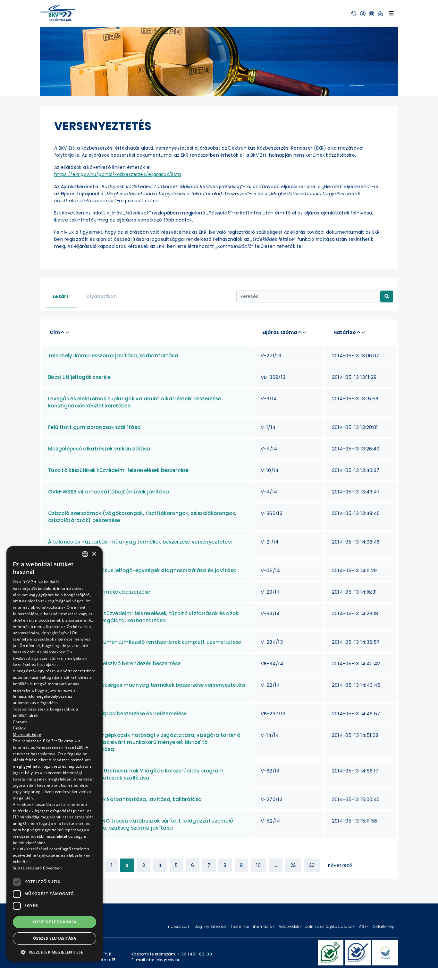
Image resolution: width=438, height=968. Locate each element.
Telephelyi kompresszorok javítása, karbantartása (113, 355)
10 (258, 865)
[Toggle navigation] (391, 13)
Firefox (19, 728)
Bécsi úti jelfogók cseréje (79, 377)
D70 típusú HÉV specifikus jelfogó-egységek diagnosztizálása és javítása (142, 570)
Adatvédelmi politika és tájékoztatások (317, 926)
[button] (354, 13)
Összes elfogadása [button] (54, 921)
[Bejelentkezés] (362, 13)
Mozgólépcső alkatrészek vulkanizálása (99, 448)
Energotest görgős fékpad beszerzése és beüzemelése (117, 713)
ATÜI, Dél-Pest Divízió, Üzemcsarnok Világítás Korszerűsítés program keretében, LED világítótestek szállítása (135, 774)
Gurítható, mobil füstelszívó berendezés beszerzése (114, 663)
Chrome (20, 721)
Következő (340, 865)
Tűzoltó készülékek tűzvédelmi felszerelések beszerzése (118, 470)
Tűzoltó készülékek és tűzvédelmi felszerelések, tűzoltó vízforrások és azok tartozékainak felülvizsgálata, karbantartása (143, 617)
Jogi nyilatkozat (211, 926)
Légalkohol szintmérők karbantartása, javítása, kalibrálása (125, 799)
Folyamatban (100, 296)
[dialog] (54, 754)
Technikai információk (253, 926)
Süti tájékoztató (27, 868)
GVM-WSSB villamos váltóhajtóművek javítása (108, 491)
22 (293, 865)
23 (312, 865)
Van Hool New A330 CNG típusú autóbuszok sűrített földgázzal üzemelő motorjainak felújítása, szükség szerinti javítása (140, 824)
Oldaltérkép (384, 926)
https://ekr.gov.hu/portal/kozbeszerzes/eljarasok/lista (117, 174)
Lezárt (61, 296)
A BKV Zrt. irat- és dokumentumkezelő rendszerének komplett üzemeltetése (144, 642)
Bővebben (52, 868)
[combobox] (85, 554)
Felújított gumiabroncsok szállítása (94, 427)
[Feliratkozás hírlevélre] (380, 13)
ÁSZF (364, 926)
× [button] (93, 553)
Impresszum (178, 926)
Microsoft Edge (27, 734)
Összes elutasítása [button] (54, 938)
